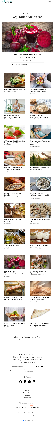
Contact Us (27, 397)
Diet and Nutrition (27, 13)
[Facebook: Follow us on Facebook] (20, 381)
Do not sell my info (18, 412)
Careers (27, 395)
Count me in (39, 366)
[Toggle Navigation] (53, 1)
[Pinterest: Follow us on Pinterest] (29, 381)
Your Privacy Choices (28, 420)
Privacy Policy (27, 412)
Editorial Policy (27, 393)
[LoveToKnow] (20, 406)
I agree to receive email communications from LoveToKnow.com (28, 370)
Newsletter (27, 390)
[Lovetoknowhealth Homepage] (6, 1)
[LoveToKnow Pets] (34, 406)
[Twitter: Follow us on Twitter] (25, 381)
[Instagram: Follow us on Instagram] (34, 381)
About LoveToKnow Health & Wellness (27, 388)
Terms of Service (36, 412)
